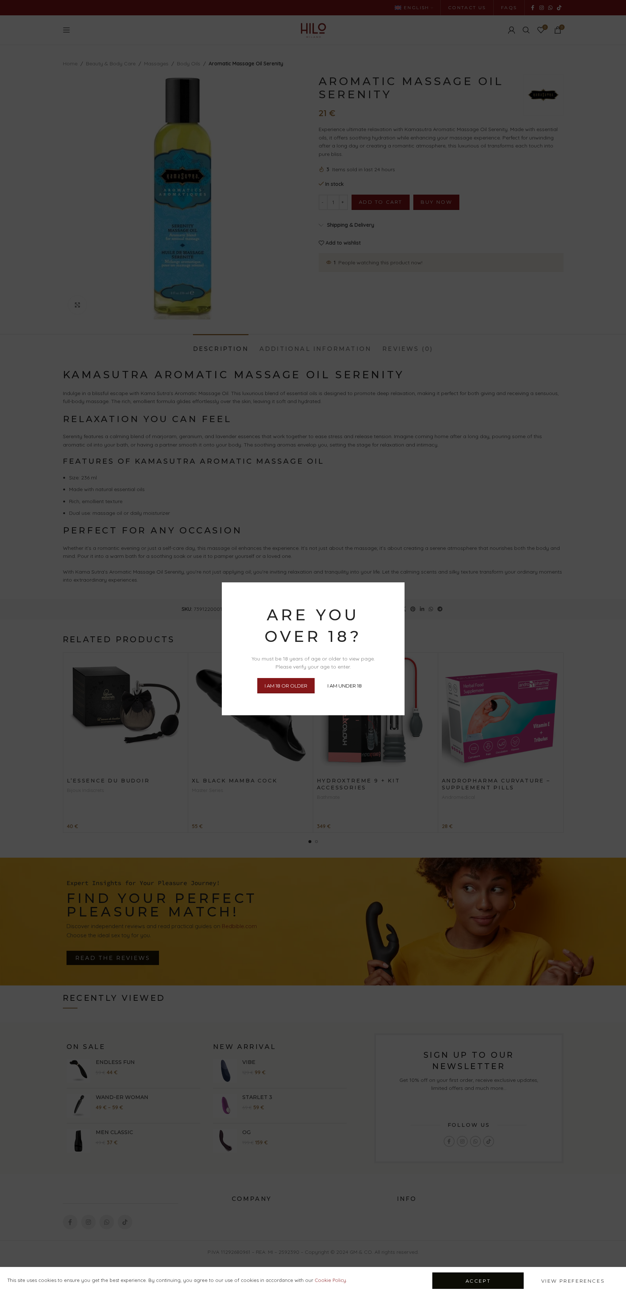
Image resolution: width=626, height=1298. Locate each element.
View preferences (573, 1281)
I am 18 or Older (286, 686)
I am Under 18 (344, 686)
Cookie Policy (330, 1280)
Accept (478, 1281)
